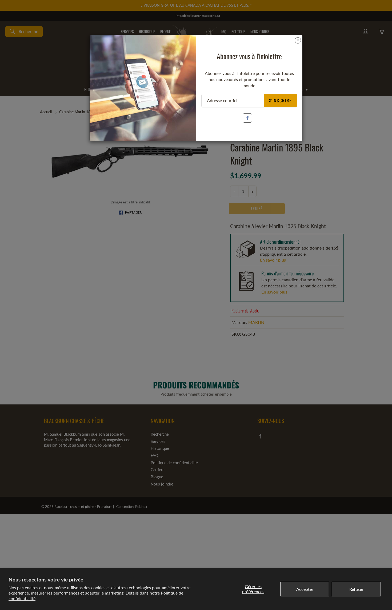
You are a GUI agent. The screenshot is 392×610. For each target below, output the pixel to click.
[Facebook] (247, 118)
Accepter (304, 589)
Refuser (356, 589)
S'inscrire (280, 100)
